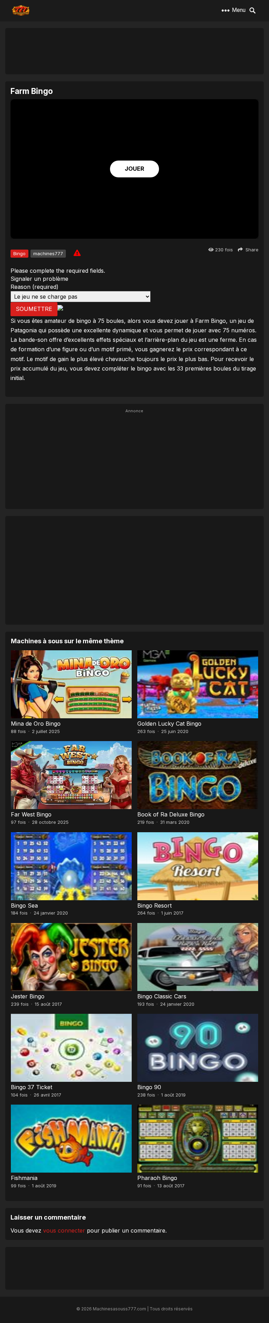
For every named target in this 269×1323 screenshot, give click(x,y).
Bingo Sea (24, 905)
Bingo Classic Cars (161, 996)
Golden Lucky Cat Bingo (169, 723)
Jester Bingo (27, 996)
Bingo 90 (149, 1087)
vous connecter (64, 1230)
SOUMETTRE (34, 308)
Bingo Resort (154, 905)
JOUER (134, 168)
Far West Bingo (31, 814)
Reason (34, 286)
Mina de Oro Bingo (36, 723)
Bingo (19, 253)
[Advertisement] (134, 50)
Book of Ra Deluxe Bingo (171, 814)
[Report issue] (77, 253)
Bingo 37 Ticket (31, 1087)
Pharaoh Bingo (157, 1177)
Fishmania (24, 1177)
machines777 (48, 253)
